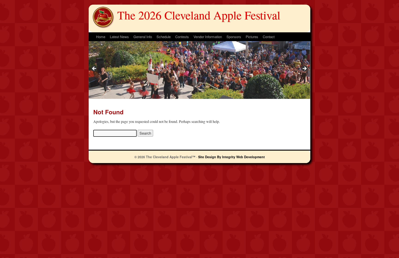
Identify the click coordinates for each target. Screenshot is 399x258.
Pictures (252, 36)
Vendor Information (207, 36)
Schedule (164, 36)
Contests (182, 36)
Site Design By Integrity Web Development (231, 157)
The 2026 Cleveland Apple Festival (198, 15)
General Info (142, 36)
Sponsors (234, 36)
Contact (269, 36)
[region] (199, 70)
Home (100, 36)
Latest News (119, 36)
